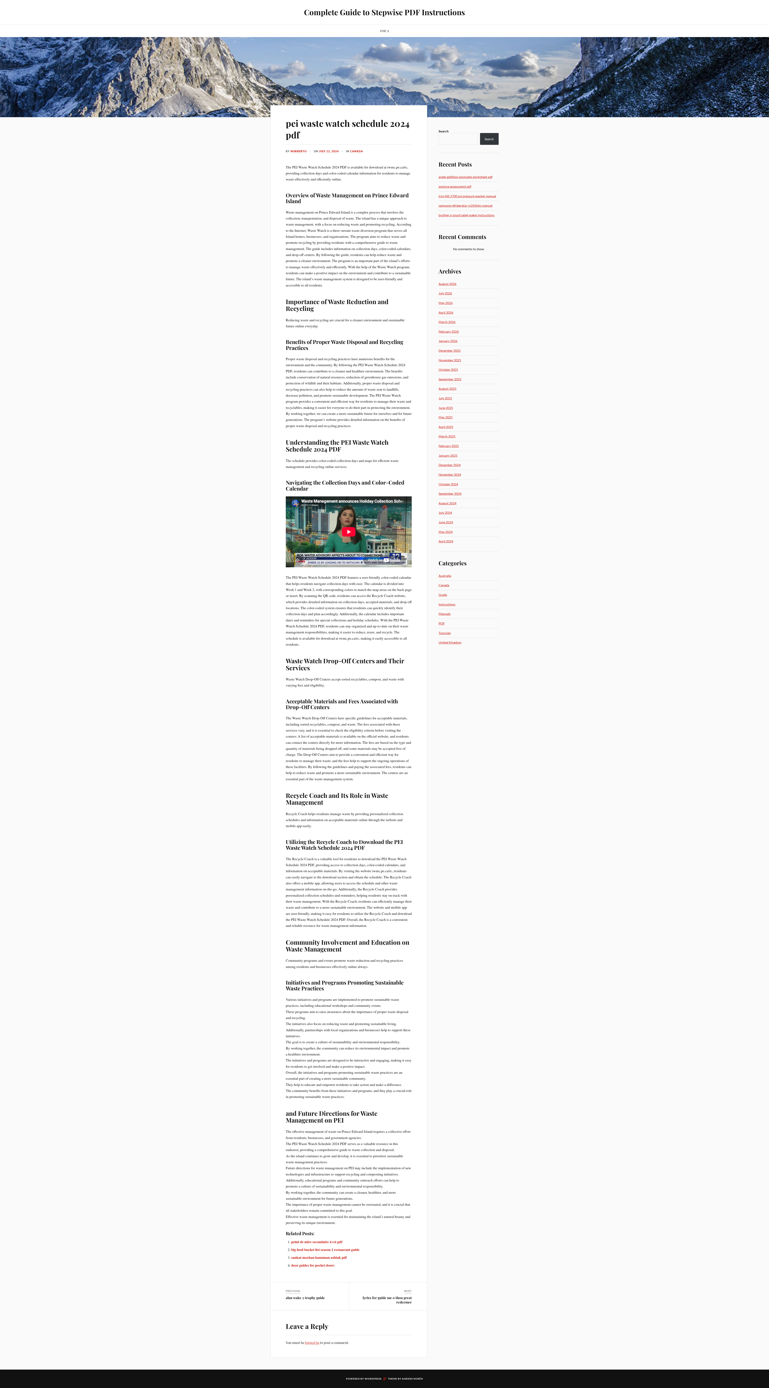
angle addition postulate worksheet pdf (465, 177)
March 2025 (447, 436)
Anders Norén (412, 1378)
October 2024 (448, 484)
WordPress (373, 1378)
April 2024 (446, 541)
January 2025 (448, 455)
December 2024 (450, 465)
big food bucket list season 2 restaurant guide (325, 1249)
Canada (356, 151)
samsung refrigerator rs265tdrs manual (465, 205)
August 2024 (447, 503)
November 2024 (450, 474)
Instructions (447, 604)
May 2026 (446, 303)
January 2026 (448, 341)
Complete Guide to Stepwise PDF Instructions (384, 12)
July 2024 (445, 512)
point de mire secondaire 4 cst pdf (316, 1241)
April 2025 (446, 427)
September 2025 (450, 379)
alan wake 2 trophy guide (305, 1297)
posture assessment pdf (455, 186)
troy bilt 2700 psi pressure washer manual (467, 196)
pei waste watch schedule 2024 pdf (348, 128)
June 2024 (446, 522)
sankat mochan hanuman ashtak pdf (319, 1257)
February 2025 (449, 446)
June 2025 (446, 408)
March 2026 (447, 322)
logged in (312, 1342)
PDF (442, 623)
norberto (299, 151)
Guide (443, 595)
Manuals (445, 614)
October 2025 (448, 369)
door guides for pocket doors (312, 1265)
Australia (445, 576)
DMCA (384, 31)
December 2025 (450, 350)
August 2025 (447, 388)
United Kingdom (450, 642)
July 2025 (445, 398)
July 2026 (445, 293)
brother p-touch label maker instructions (466, 215)
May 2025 (446, 417)
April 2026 (446, 312)
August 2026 (447, 284)
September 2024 (450, 493)
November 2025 (450, 360)
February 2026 (449, 331)
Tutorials (445, 633)
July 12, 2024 (329, 151)
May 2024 (446, 532)
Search (444, 131)
